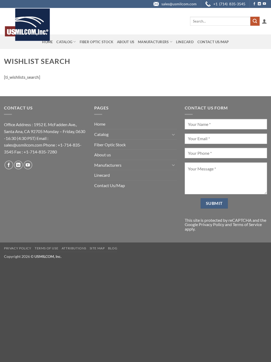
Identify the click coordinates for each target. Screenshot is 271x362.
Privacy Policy (211, 224)
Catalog (64, 42)
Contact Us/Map (213, 42)
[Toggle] (173, 134)
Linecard (185, 42)
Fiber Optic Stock (96, 42)
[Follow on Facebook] (254, 4)
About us (125, 42)
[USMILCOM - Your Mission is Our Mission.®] (27, 24)
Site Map (97, 248)
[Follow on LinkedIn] (259, 4)
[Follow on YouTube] (264, 4)
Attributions (74, 248)
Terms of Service (247, 224)
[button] (264, 21)
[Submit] (254, 21)
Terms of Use (46, 248)
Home (47, 42)
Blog (112, 248)
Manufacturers (153, 42)
